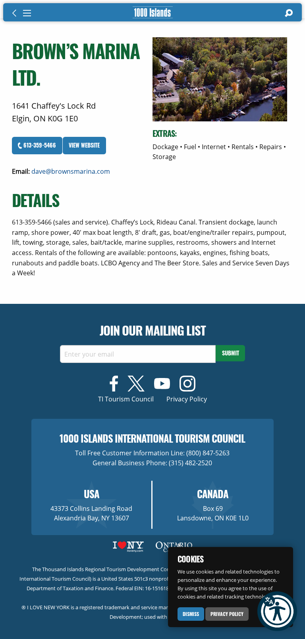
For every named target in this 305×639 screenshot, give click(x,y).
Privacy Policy (226, 613)
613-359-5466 (39, 145)
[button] (277, 611)
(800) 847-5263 (208, 453)
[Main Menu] (27, 13)
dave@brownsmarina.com (70, 171)
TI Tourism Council (126, 399)
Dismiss (191, 613)
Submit (230, 353)
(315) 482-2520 (190, 463)
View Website (84, 145)
